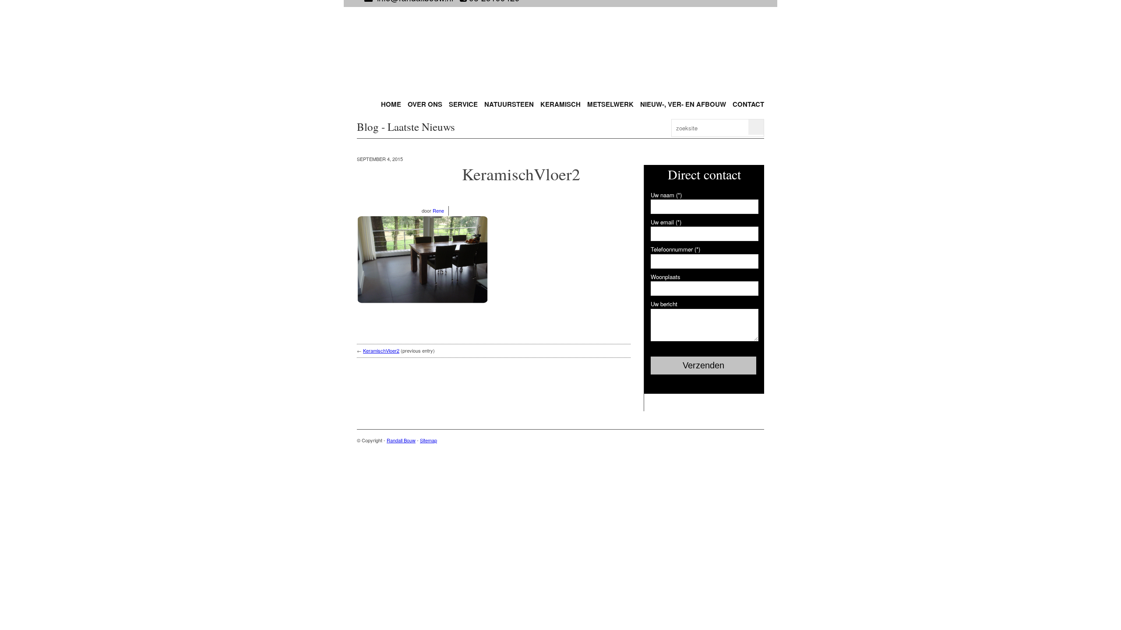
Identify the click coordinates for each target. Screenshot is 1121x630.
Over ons (425, 104)
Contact (748, 104)
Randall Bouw (401, 440)
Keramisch (560, 104)
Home (391, 104)
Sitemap (428, 440)
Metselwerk (610, 104)
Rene (438, 210)
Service (463, 104)
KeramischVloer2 (521, 174)
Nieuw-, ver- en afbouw (683, 104)
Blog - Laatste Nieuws (406, 126)
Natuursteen (509, 104)
